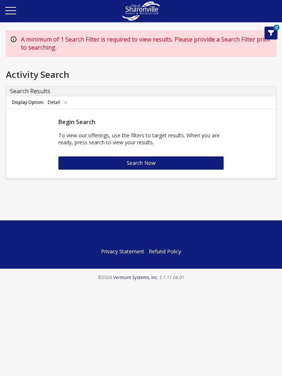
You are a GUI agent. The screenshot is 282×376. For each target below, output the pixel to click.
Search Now (141, 162)
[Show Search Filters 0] (271, 33)
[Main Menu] (10, 10)
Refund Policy (165, 251)
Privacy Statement (122, 251)
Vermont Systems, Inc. (135, 277)
